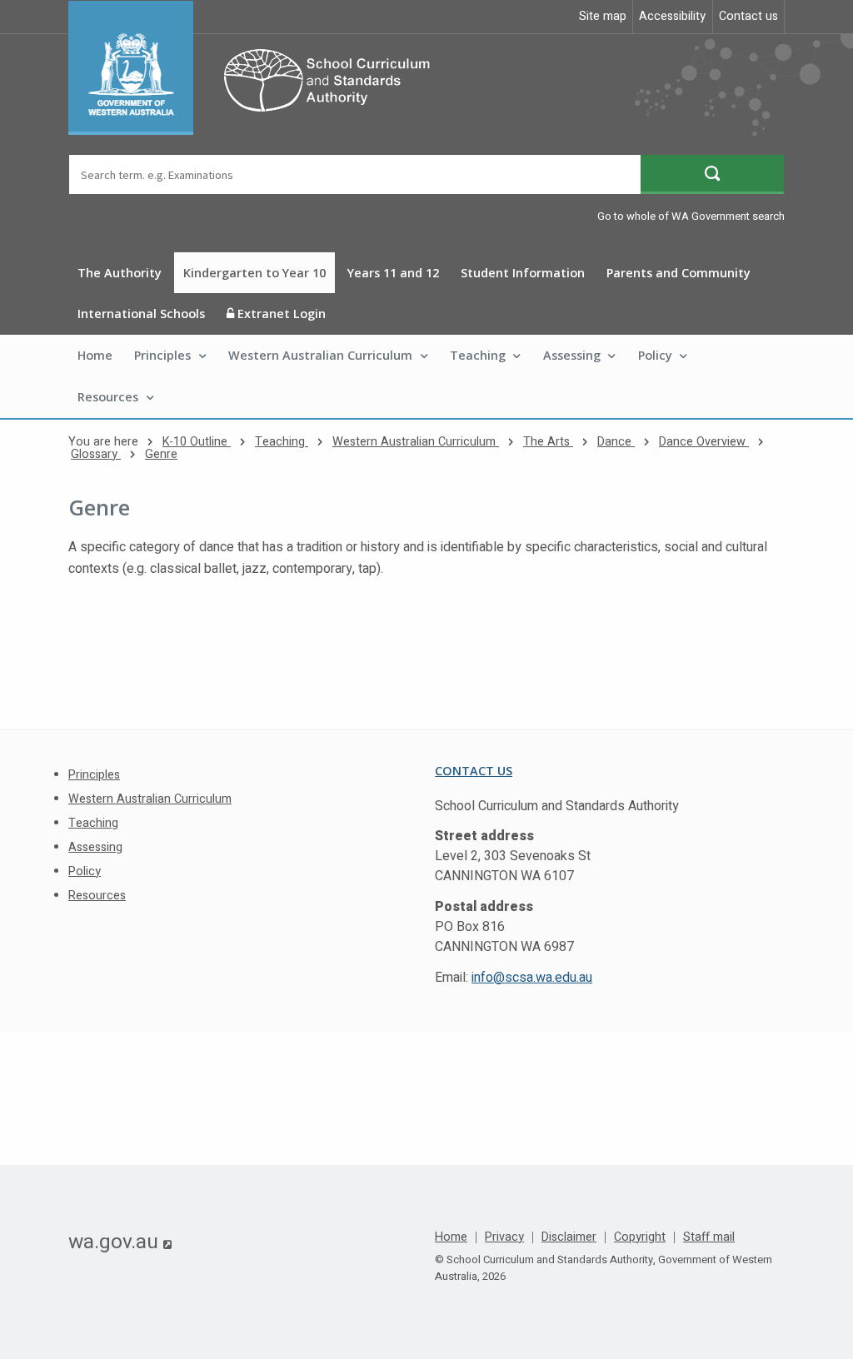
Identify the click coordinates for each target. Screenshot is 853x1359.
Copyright (640, 1237)
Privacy (504, 1237)
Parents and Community (678, 273)
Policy (655, 355)
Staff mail (709, 1237)
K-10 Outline (196, 442)
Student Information (523, 273)
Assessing (572, 355)
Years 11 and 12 (393, 273)
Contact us (748, 16)
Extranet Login (280, 313)
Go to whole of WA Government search (691, 216)
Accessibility (672, 16)
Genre (161, 454)
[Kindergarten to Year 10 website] (257, 68)
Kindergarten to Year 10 (254, 273)
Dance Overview (704, 442)
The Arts (548, 442)
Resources (107, 397)
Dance (616, 442)
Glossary (96, 454)
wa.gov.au (120, 1242)
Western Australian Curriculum (320, 355)
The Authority (119, 273)
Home (94, 355)
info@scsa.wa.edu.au (531, 978)
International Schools (141, 313)
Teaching (478, 355)
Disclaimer (568, 1237)
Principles (162, 355)
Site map (602, 16)
